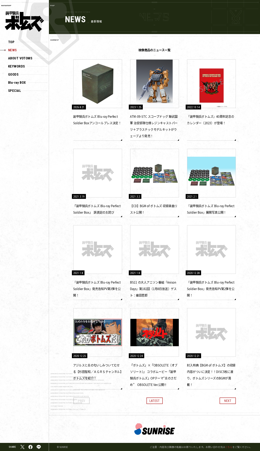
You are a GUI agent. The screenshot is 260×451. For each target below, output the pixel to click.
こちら (228, 447)
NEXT (227, 401)
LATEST (154, 401)
